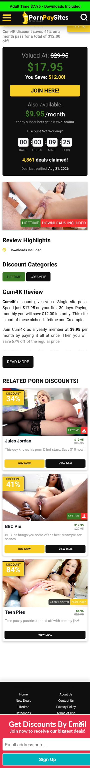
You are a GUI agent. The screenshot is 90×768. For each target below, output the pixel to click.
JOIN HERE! (45, 90)
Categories (23, 713)
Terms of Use (66, 713)
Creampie (38, 277)
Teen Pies (15, 612)
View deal (65, 463)
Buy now (24, 463)
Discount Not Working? (45, 131)
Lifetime (14, 277)
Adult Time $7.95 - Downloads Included (45, 6)
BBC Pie (13, 526)
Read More (18, 361)
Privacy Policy (66, 707)
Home (23, 694)
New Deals (23, 700)
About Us (66, 694)
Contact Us (66, 700)
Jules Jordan (18, 441)
